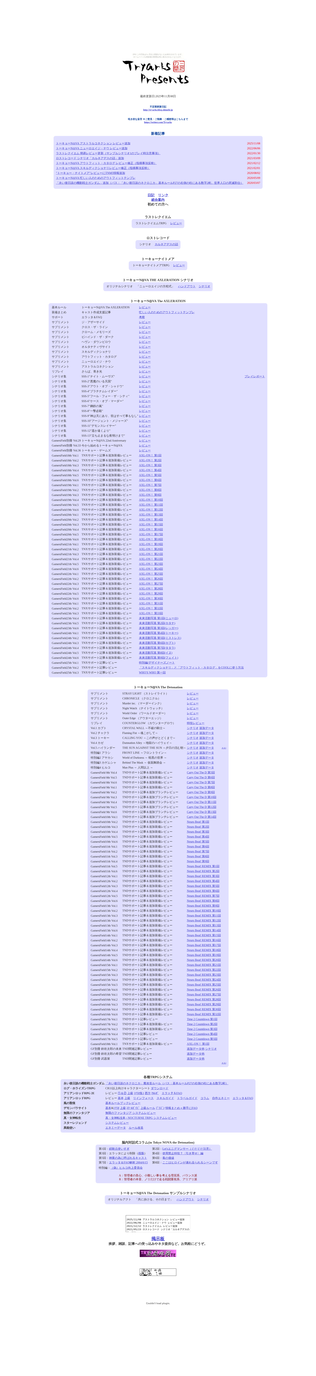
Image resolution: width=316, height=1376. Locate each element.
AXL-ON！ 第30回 (151, 598)
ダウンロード (159, 1088)
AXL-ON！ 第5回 (150, 475)
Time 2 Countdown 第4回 (202, 1034)
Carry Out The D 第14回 (201, 816)
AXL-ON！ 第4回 (150, 470)
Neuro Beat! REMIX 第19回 (204, 955)
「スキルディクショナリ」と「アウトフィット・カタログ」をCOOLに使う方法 (191, 667)
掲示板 (158, 1238)
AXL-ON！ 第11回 (151, 504)
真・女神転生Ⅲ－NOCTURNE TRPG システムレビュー (141, 1117)
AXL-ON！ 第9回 (150, 494)
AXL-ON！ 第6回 (150, 480)
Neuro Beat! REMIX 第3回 (203, 876)
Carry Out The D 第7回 (201, 782)
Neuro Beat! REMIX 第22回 (204, 969)
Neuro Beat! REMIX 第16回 (204, 940)
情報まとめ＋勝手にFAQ (181, 1108)
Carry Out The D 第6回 (201, 777)
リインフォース (143, 1098)
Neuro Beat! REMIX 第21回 (204, 964)
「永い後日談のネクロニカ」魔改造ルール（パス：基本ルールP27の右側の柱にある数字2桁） (166, 1083)
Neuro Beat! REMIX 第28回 (204, 999)
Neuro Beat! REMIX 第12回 (204, 920)
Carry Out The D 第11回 (201, 802)
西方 (148, 1093)
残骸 (141, 1153)
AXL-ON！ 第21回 (151, 554)
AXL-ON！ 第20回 (151, 549)
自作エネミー (221, 1098)
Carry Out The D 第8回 (201, 787)
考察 (142, 317)
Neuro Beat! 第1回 (198, 821)
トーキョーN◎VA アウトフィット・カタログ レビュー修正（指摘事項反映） (106, 163)
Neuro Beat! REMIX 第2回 (203, 871)
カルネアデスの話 (166, 244)
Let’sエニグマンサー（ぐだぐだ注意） (187, 1148)
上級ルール (147, 1108)
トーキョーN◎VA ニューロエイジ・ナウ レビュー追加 (91, 148)
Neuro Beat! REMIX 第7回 (203, 895)
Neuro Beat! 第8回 (198, 856)
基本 (121, 1098)
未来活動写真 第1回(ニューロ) (158, 618)
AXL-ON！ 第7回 (150, 485)
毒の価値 (168, 1157)
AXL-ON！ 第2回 (150, 460)
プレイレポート (254, 376)
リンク (163, 195)
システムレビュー (117, 1122)
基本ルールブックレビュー (122, 1103)
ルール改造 (136, 1127)
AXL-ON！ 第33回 (151, 613)
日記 (151, 195)
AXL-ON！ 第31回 (151, 603)
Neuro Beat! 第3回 (198, 831)
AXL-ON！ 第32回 (151, 608)
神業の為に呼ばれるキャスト (128, 1157)
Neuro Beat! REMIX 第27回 (204, 994)
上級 (130, 1093)
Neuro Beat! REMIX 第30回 (204, 1009)
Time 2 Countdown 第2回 (202, 1024)
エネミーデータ (115, 1127)
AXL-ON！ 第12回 (151, 509)
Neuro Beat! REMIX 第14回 (204, 930)
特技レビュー (195, 723)
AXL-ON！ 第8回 (150, 489)
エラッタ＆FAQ (172, 1093)
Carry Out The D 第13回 (201, 811)
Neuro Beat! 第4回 (198, 836)
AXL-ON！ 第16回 (151, 529)
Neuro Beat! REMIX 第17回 (204, 945)
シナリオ (204, 286)
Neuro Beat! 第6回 (198, 846)
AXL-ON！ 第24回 (151, 568)
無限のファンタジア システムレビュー (130, 1112)
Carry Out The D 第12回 (201, 807)
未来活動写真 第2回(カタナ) (157, 623)
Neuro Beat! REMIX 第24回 (204, 979)
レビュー (176, 223)
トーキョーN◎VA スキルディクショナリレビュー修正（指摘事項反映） (103, 168)
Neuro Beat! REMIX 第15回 (204, 935)
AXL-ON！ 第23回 (151, 563)
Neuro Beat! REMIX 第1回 (203, 866)
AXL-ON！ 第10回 (151, 499)
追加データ (206, 728)
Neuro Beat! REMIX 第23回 (204, 974)
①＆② (122, 1093)
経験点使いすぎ (119, 1148)
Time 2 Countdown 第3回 (202, 1029)
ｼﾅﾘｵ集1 (139, 1093)
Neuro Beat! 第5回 (198, 841)
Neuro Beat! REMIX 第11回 (204, 915)
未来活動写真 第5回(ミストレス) (160, 637)
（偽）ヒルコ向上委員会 (126, 1167)
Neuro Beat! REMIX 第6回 (203, 890)
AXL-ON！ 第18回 (151, 539)
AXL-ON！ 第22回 (151, 559)
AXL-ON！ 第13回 (151, 514)
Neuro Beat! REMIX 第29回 (204, 1004)
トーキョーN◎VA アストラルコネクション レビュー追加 (93, 143)
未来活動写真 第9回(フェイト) (158, 657)
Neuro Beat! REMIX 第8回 (203, 900)
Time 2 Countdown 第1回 (202, 1019)
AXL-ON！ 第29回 (151, 593)
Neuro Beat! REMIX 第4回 (203, 881)
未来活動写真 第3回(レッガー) (158, 628)
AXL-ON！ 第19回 (151, 544)
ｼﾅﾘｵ (116, 1108)
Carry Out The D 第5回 (201, 772)
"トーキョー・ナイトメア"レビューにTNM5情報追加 (90, 173)
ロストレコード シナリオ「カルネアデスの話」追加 (90, 158)
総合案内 (158, 200)
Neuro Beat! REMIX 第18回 (204, 950)
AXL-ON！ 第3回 (150, 465)
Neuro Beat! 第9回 (198, 861)
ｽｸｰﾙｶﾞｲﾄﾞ (133, 1108)
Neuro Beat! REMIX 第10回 (204, 910)
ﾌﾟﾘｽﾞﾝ (160, 1108)
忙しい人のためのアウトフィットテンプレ (167, 312)
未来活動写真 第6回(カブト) (157, 642)
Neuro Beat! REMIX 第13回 (204, 925)
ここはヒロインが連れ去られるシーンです (190, 1162)
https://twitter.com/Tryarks (158, 122)
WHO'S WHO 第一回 (152, 672)
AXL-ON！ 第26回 (151, 578)
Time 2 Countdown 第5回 (202, 1038)
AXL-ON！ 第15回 (151, 524)
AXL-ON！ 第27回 (151, 583)
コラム (204, 1098)
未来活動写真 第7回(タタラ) (157, 647)
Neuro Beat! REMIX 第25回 (204, 984)
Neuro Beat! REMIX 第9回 (203, 905)
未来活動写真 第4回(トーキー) (158, 633)
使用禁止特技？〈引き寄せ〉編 (182, 1153)
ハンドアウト (187, 286)
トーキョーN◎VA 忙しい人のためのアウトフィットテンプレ (96, 177)
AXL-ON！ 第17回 (151, 534)
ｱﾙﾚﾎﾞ (155, 1093)
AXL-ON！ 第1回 (150, 455)
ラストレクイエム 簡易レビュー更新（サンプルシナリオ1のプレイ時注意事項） (108, 153)
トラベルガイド (187, 1098)
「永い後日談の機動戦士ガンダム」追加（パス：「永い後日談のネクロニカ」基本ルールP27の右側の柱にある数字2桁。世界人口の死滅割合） (149, 182)
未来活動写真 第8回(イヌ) (155, 652)
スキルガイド (165, 1098)
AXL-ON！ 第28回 (151, 588)
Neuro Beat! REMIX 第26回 (204, 989)
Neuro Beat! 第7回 (198, 851)
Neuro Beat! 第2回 (198, 826)
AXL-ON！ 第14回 (151, 519)
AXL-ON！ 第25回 (151, 573)
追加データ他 (195, 1048)
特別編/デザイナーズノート (157, 662)
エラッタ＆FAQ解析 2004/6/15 (128, 1162)
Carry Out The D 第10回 (201, 797)
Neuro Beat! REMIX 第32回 (204, 1014)
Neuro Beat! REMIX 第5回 (203, 885)
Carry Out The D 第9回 (201, 792)
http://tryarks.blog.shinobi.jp (158, 109)
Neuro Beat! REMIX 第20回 (204, 960)
